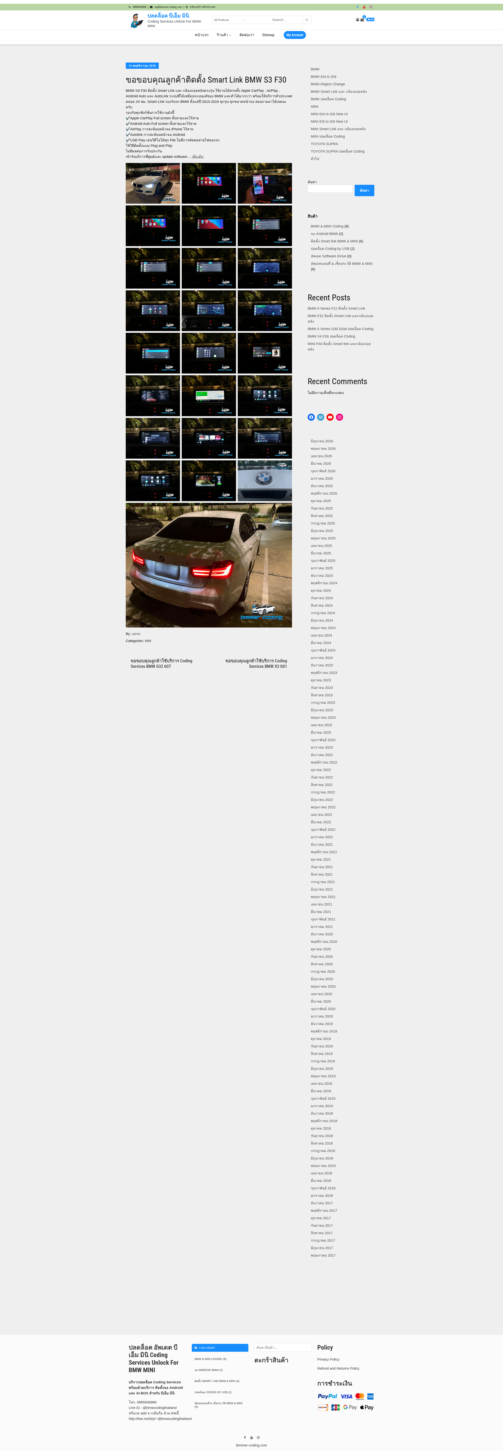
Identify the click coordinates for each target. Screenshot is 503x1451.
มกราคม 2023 (322, 747)
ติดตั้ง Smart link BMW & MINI (334, 241)
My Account (294, 35)
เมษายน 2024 (321, 635)
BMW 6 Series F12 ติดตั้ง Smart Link (336, 308)
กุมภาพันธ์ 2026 (323, 471)
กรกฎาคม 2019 (323, 1061)
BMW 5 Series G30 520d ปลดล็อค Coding (340, 329)
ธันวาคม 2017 (322, 1203)
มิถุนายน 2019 (322, 1069)
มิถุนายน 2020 (322, 979)
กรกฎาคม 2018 (323, 1151)
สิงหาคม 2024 (322, 605)
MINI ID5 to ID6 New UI (329, 121)
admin (136, 634)
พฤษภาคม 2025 (323, 538)
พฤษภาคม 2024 (323, 628)
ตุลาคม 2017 (321, 1218)
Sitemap (268, 35)
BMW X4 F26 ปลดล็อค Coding (331, 336)
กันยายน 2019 (322, 1046)
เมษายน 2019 (321, 1084)
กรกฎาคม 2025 (323, 523)
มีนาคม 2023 (321, 732)
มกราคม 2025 (322, 568)
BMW (148, 641)
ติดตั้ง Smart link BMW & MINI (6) (217, 1381)
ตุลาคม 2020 (321, 949)
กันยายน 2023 (322, 688)
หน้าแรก (202, 35)
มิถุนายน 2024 (322, 620)
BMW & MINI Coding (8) (211, 1359)
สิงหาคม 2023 (322, 695)
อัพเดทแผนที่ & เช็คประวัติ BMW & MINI (342, 264)
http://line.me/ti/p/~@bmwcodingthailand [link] (160, 1419)
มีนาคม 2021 (321, 912)
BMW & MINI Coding (327, 226)
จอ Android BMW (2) (209, 1370)
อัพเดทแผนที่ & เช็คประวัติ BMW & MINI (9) (218, 1405)
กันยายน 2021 (322, 867)
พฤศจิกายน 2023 (324, 673)
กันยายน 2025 (322, 508)
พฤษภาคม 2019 (323, 1076)
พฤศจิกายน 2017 (324, 1211)
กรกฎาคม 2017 (323, 1240)
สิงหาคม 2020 (322, 964)
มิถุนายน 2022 (322, 800)
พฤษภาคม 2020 (323, 986)
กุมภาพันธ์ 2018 (323, 1188)
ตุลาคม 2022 (321, 770)
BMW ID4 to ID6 (323, 77)
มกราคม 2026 (322, 478)
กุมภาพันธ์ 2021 (323, 919)
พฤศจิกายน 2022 (324, 762)
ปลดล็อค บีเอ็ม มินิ (168, 16)
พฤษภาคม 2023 (323, 718)
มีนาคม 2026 (321, 464)
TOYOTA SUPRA (324, 144)
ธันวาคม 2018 (322, 1113)
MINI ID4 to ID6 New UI (329, 114)
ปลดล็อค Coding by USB (330, 249)
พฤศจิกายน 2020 (324, 942)
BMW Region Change (328, 84)
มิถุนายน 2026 (322, 441)
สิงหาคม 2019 (322, 1054)
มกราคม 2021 (322, 927)
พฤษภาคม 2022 (323, 807)
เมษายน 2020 (321, 994)
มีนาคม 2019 (321, 1091)
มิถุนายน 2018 (322, 1158)
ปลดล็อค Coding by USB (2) (213, 1392)
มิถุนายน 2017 (322, 1248)
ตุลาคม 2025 (321, 501)
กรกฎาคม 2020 (323, 971)
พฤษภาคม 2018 (323, 1166)
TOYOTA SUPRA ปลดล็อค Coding (337, 151)
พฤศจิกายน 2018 (324, 1121)
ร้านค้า (222, 35)
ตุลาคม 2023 (321, 680)
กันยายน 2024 (322, 598)
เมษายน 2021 (321, 904)
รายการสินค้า (206, 1347)
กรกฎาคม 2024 (323, 613)
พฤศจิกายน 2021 (324, 852)
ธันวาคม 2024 (322, 576)
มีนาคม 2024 (321, 643)
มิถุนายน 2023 (322, 710)
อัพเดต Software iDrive (328, 256)
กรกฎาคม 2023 (323, 703)
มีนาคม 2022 (321, 822)
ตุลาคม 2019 (321, 1039)
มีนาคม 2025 (321, 553)
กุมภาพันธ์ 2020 (323, 1009)
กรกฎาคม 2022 (323, 792)
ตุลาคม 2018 (321, 1128)
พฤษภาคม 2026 (323, 449)
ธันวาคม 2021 (322, 844)
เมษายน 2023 (321, 725)
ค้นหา (312, 182)
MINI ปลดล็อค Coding (328, 136)
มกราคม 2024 (322, 658)
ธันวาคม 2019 (322, 1024)
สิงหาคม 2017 (322, 1233)
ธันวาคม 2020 (322, 934)
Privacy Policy (328, 1359)
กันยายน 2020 (322, 957)
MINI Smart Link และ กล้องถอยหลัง (338, 129)
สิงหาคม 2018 (322, 1143)
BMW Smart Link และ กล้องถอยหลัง (339, 92)
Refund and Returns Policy (338, 1368)
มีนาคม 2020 (321, 1001)
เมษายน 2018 (321, 1173)
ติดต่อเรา (247, 35)
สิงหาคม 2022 (322, 785)
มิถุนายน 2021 (322, 889)
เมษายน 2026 (321, 456)
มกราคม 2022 (322, 837)
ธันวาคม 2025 (322, 486)
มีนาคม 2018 (321, 1181)
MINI (314, 107)
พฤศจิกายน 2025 (324, 493)
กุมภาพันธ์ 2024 (323, 650)
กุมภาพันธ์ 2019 (323, 1098)
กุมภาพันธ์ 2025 (323, 561)
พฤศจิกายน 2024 (324, 583)
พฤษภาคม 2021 (323, 897)
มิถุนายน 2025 (322, 531)
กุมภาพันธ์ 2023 (323, 740)
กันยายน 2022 (322, 777)
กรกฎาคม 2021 (323, 882)
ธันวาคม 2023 (322, 665)
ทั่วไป (315, 159)
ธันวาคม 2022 (322, 755)
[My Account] (357, 20)
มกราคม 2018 (322, 1196)
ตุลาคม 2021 (321, 859)
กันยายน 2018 (322, 1136)
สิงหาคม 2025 (322, 516)
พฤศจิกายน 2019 (324, 1031)
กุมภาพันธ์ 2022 (323, 830)
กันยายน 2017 (322, 1225)
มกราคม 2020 (322, 1016)
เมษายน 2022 (321, 815)
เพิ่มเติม (198, 157)
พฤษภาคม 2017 (323, 1255)
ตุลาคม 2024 (321, 591)
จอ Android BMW (324, 234)
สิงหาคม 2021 (322, 874)
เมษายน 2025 (321, 546)
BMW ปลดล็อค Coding (328, 99)
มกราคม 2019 (322, 1106)
